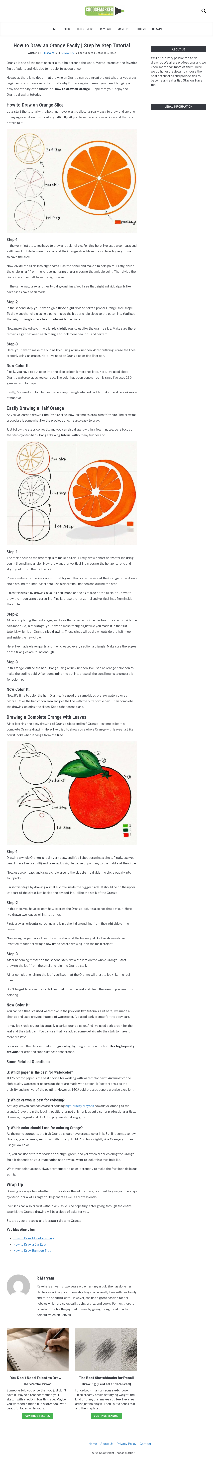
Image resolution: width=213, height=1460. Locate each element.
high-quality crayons (79, 1106)
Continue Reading (37, 1415)
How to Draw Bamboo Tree (32, 1250)
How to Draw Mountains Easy (33, 1238)
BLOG (67, 29)
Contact (145, 1444)
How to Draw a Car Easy (30, 1244)
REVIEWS (105, 29)
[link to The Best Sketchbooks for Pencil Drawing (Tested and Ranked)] (106, 1349)
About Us (106, 1444)
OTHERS (141, 29)
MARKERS (123, 29)
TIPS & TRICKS (85, 29)
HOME (53, 29)
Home (93, 1444)
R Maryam (48, 52)
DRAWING (157, 29)
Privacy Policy (126, 1444)
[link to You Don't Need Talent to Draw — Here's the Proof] (38, 1349)
